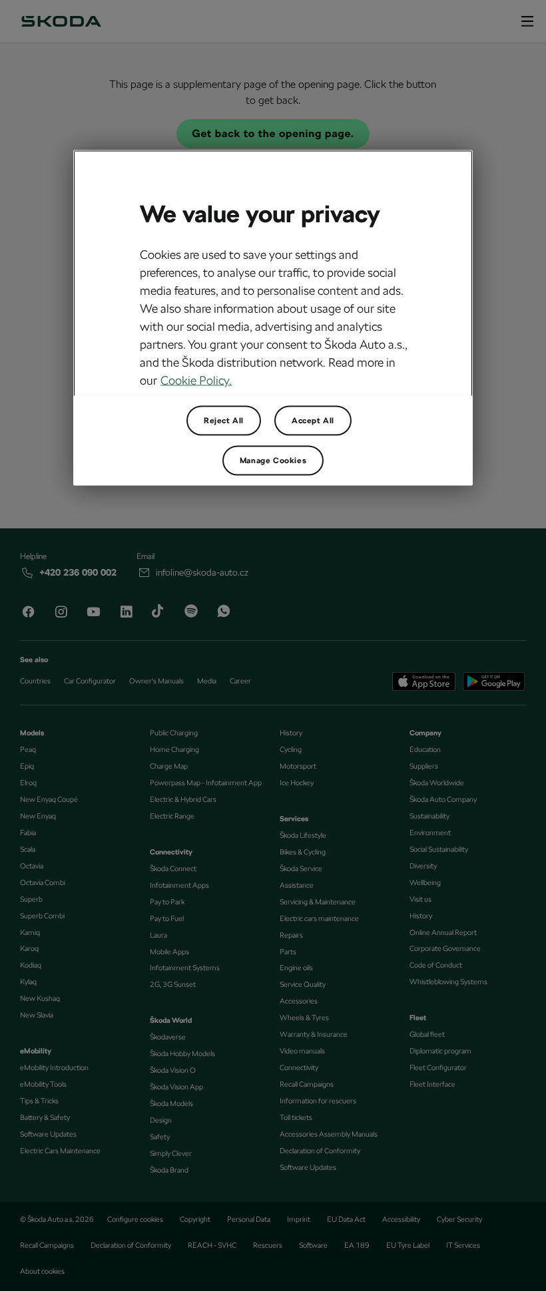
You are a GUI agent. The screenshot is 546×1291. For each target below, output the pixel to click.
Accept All (313, 420)
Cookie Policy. (196, 380)
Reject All (224, 420)
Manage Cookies (273, 459)
